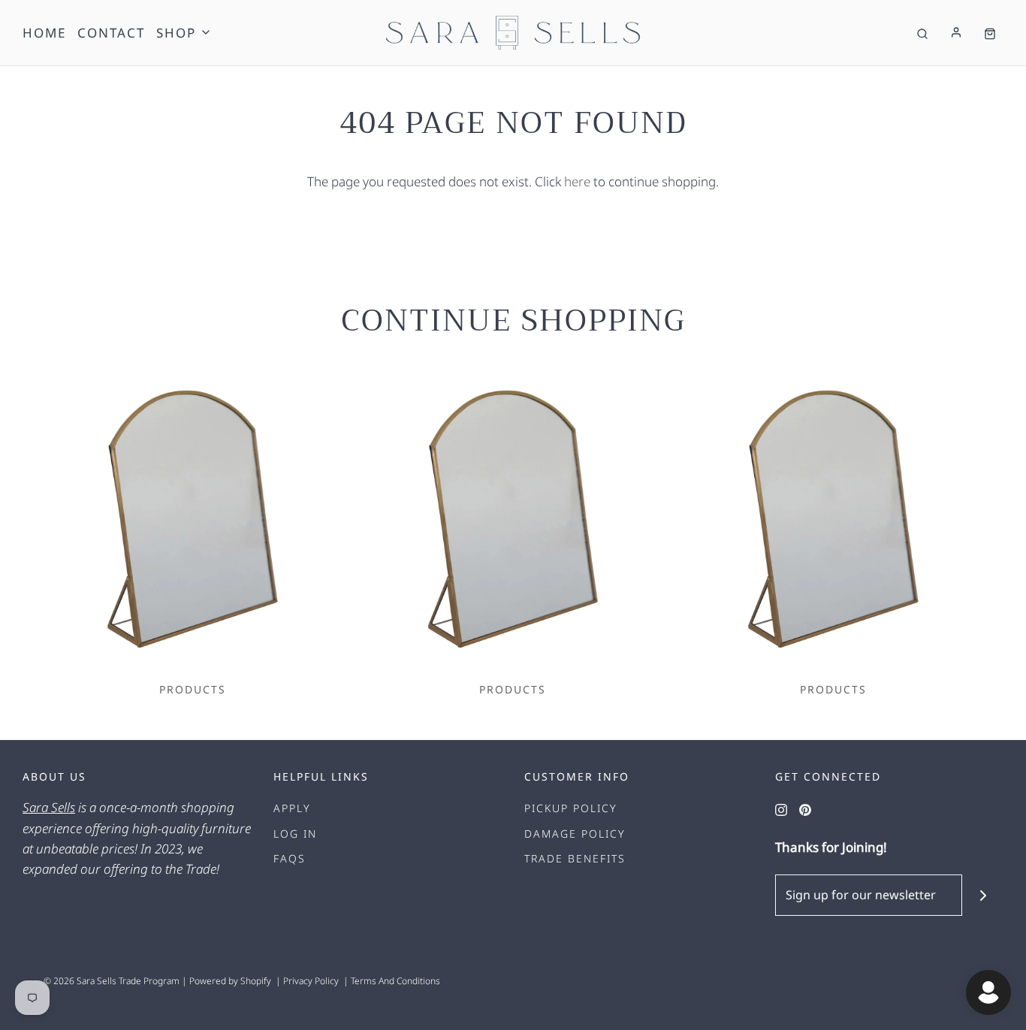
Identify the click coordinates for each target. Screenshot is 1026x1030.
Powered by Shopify (230, 980)
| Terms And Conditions (389, 980)
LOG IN (295, 833)
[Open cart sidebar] (989, 33)
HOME (44, 32)
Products (192, 689)
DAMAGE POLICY (575, 833)
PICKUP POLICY (570, 808)
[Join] (982, 895)
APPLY (292, 808)
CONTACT (111, 32)
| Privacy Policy (305, 980)
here (577, 181)
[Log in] (956, 32)
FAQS (289, 858)
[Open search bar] (922, 33)
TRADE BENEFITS (575, 858)
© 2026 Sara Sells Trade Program (112, 980)
